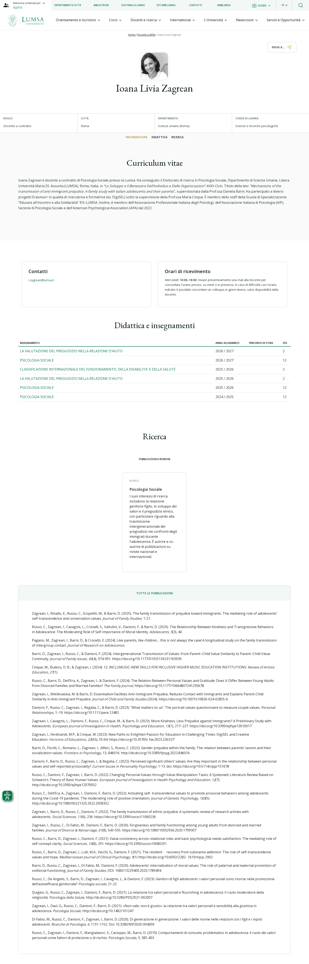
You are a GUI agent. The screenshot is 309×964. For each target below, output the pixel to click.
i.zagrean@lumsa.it (41, 280)
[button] (284, 5)
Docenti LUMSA (146, 35)
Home (132, 35)
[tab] (78, 20)
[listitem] (68, 5)
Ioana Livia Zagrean (169, 35)
